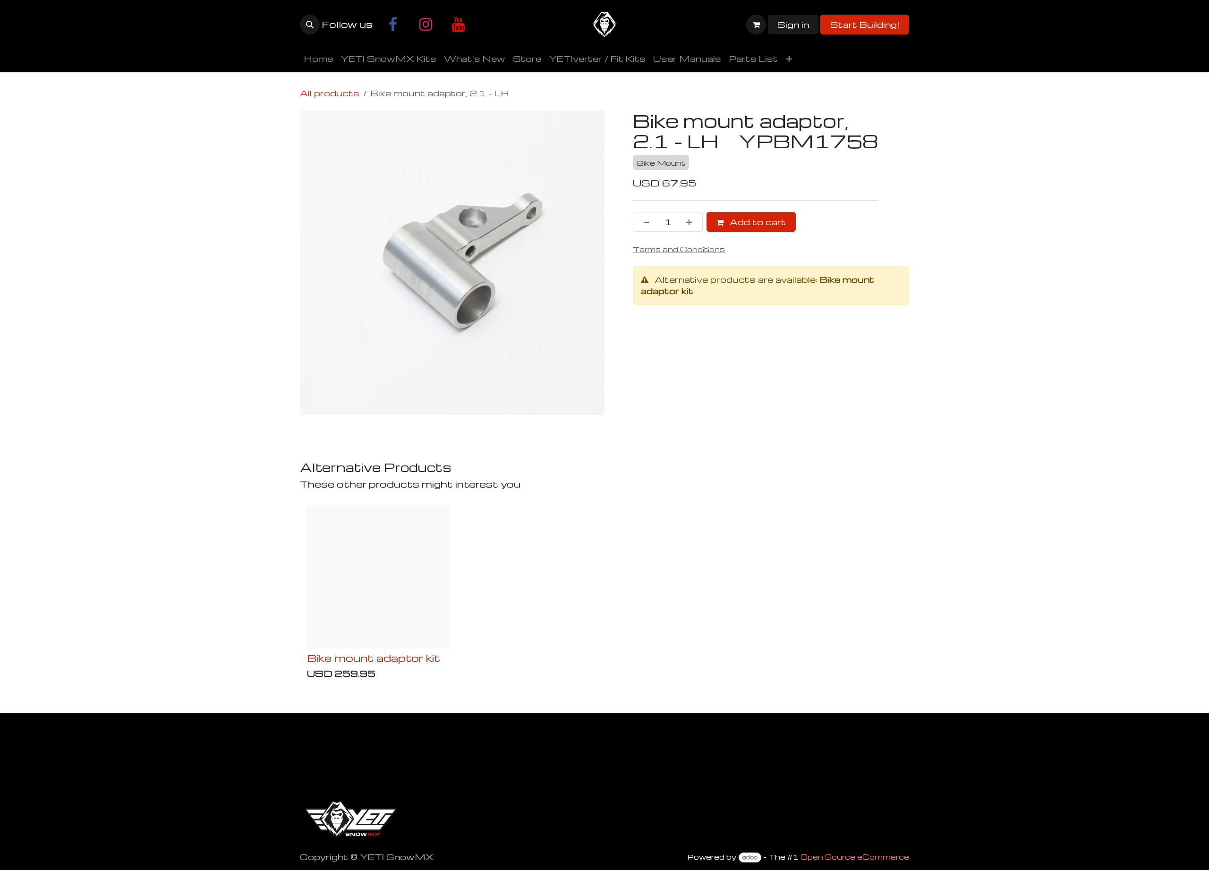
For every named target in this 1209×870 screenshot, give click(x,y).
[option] (604, 594)
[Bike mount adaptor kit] (378, 577)
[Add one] (691, 221)
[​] (393, 24)
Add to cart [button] (756, 221)
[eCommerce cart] (756, 24)
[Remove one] (643, 221)
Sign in (793, 24)
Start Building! (864, 24)
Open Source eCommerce (854, 857)
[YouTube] (458, 24)
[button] (310, 24)
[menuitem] (318, 58)
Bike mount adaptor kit (373, 657)
